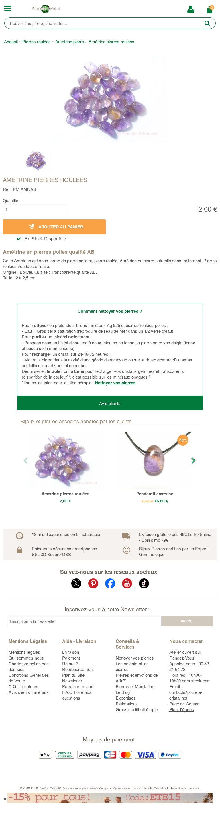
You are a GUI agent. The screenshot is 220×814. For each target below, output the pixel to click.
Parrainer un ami (77, 686)
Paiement (71, 658)
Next (194, 461)
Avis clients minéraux (29, 692)
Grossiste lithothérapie (137, 709)
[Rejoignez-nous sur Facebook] (110, 584)
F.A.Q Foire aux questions (76, 695)
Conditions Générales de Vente (29, 678)
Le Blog (123, 692)
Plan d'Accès (181, 709)
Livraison (70, 652)
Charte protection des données (29, 666)
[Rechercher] (207, 23)
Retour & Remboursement (78, 666)
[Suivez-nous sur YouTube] (127, 584)
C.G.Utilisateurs (23, 686)
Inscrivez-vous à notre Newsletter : (107, 609)
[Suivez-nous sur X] (76, 584)
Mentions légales (24, 652)
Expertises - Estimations (127, 701)
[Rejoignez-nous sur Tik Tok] (144, 584)
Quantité (10, 201)
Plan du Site (73, 675)
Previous (26, 461)
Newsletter (72, 681)
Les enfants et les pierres (132, 666)
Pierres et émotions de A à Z (137, 678)
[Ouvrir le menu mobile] (9, 9)
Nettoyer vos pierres (115, 382)
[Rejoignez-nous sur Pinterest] (93, 584)
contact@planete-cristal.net (185, 695)
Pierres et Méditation (135, 686)
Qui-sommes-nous (26, 658)
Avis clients (110, 403)
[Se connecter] (190, 9)
